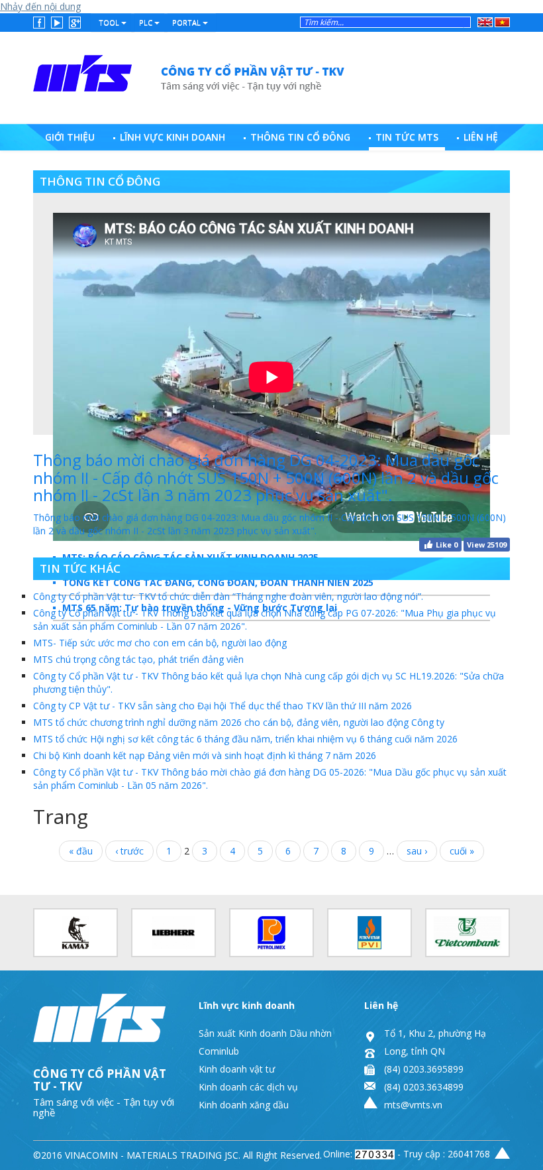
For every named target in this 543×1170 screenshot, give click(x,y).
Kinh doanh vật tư (237, 1069)
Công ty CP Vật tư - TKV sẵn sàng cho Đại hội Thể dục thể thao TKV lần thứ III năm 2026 (222, 705)
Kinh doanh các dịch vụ (248, 1087)
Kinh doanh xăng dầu (244, 1104)
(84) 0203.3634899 (424, 1087)
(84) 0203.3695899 (424, 1069)
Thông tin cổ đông (300, 137)
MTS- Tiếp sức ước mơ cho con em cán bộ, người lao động (160, 642)
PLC (146, 22)
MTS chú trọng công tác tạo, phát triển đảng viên (138, 659)
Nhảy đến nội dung (40, 6)
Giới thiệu (70, 137)
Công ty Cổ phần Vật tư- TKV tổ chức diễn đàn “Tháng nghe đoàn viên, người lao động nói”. (228, 596)
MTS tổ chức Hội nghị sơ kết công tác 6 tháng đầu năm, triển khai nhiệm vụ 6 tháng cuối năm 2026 (245, 738)
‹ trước (129, 851)
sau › (417, 851)
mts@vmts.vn (413, 1104)
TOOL (110, 22)
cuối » (462, 851)
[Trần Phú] (189, 74)
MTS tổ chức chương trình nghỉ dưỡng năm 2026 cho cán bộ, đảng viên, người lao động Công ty (238, 722)
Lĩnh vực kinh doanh (172, 137)
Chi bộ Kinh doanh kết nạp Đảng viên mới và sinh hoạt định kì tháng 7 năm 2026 (204, 755)
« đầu (81, 851)
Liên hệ (481, 137)
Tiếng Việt (500, 22)
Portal (187, 22)
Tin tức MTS (406, 137)
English (484, 20)
